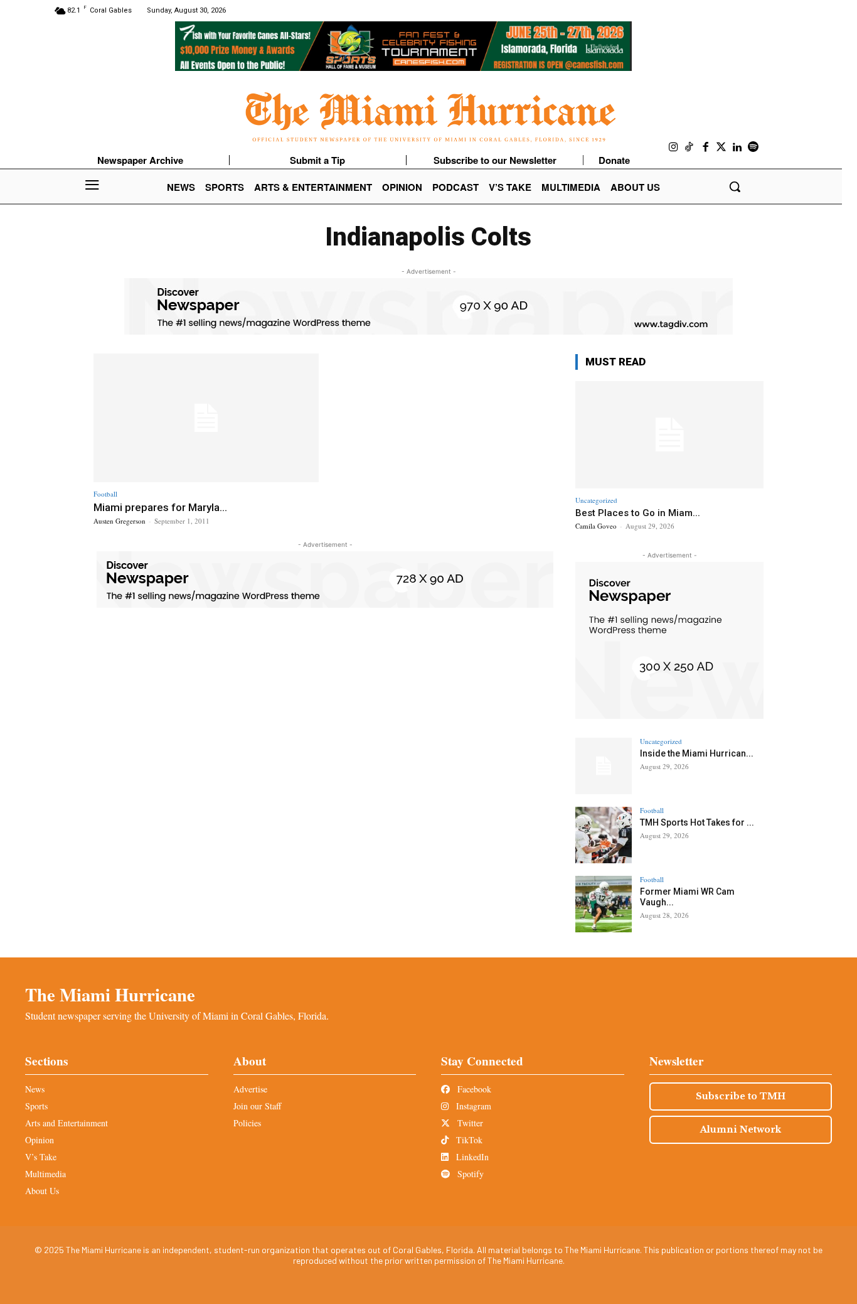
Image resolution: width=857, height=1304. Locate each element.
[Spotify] (753, 147)
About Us (42, 1191)
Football (105, 493)
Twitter (469, 1123)
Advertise (250, 1089)
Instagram (472, 1106)
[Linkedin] (738, 147)
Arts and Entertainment (66, 1123)
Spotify (469, 1174)
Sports (36, 1106)
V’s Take (40, 1157)
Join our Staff (257, 1106)
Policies (247, 1123)
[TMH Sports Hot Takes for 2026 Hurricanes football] (603, 835)
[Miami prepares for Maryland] (206, 417)
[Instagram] (674, 147)
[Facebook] (706, 147)
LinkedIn (471, 1157)
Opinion (39, 1140)
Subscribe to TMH (740, 1096)
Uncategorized (596, 500)
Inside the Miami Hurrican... (696, 753)
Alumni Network (740, 1129)
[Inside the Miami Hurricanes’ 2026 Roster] (603, 766)
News (35, 1089)
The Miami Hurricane (110, 994)
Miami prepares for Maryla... (160, 507)
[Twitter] (721, 147)
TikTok (468, 1140)
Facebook (473, 1089)
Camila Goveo (596, 526)
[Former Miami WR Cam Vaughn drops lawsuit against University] (603, 904)
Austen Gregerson (119, 520)
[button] (734, 186)
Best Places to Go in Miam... (637, 513)
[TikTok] (689, 147)
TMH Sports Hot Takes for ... (697, 822)
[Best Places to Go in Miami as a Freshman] (669, 434)
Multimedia (45, 1174)
